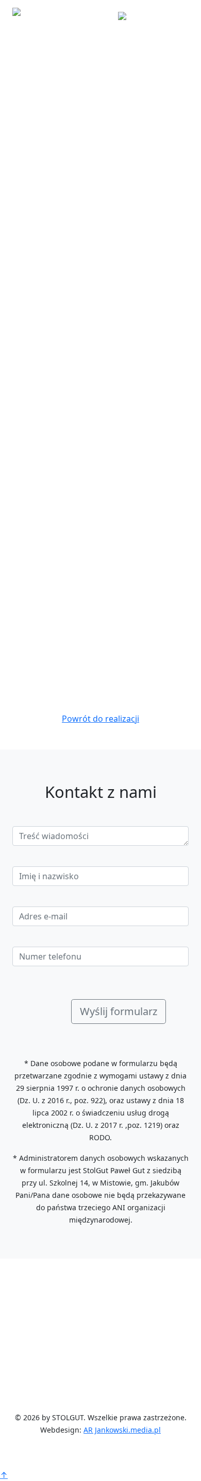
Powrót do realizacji (100, 718)
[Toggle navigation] (174, 15)
